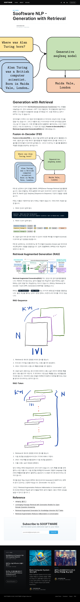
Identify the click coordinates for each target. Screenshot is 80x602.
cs (30, 567)
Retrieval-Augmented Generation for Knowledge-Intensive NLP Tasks (39, 510)
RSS (75, 596)
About (21, 2)
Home (16, 2)
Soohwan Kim (20, 25)
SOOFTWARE (8, 2)
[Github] (61, 2)
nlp (14, 10)
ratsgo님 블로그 (20, 501)
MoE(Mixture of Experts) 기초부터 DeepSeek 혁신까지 (15, 556)
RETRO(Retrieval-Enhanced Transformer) (42, 107)
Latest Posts (58, 596)
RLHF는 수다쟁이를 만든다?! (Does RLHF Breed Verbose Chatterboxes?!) (14, 572)
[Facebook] (64, 2)
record (56, 567)
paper (16, 10)
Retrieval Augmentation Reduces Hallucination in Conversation (36, 514)
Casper (71, 596)
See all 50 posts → (11, 581)
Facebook (65, 596)
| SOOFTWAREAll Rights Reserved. (23, 596)
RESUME (27, 2)
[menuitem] (16, 2)
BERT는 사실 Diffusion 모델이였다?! (14, 564)
